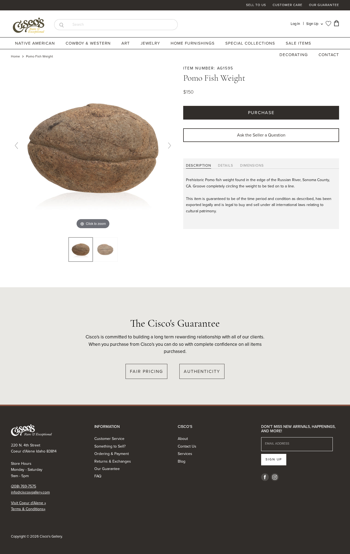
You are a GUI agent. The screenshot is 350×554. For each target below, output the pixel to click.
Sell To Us (256, 5)
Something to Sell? (110, 446)
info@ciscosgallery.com (30, 492)
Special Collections (250, 43)
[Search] (61, 24)
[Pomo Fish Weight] (105, 249)
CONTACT (329, 55)
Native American (35, 43)
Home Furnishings (193, 43)
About (183, 439)
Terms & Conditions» (28, 509)
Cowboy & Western (89, 43)
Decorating (294, 55)
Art (126, 43)
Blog (181, 461)
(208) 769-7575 (23, 486)
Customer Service (109, 439)
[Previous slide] (16, 145)
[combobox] (123, 24)
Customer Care (287, 5)
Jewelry (151, 43)
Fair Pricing (146, 371)
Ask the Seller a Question (261, 135)
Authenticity (202, 371)
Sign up (274, 459)
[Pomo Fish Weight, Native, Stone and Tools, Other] (80, 249)
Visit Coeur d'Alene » (28, 503)
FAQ (97, 476)
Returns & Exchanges (112, 461)
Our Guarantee (324, 5)
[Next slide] (169, 145)
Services (185, 454)
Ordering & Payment (111, 454)
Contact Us (187, 446)
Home (15, 57)
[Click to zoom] (93, 147)
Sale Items (298, 43)
